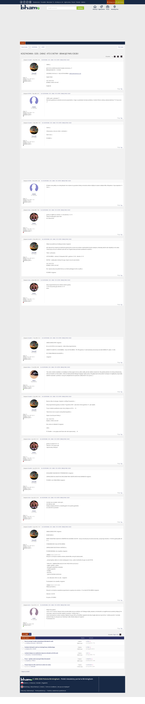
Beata (29, 367)
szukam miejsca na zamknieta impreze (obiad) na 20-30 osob (41, 653)
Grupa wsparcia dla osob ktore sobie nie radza (38, 665)
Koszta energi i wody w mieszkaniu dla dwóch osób (39, 641)
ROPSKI (29, 93)
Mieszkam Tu (50, 2)
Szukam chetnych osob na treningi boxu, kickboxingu (40, 647)
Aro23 (29, 605)
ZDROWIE (33, 666)
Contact (42, 687)
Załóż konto (120, 2)
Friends (78, 2)
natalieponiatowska (30, 643)
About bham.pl (35, 687)
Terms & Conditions (50, 687)
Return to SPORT (26, 671)
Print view (120, 47)
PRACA (33, 660)
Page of (114, 56)
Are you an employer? (64, 687)
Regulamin (45, 683)
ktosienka (28, 654)
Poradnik (43, 2)
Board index (24, 47)
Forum (73, 2)
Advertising (26, 687)
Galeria (83, 2)
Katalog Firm (114, 9)
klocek (29, 210)
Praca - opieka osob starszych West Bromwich (37, 659)
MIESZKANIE (39, 643)
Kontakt (38, 683)
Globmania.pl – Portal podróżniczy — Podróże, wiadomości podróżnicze (46, 690)
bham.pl (95, 9)
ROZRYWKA (34, 47)
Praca (107, 9)
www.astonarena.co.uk (75, 73)
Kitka (88, 641)
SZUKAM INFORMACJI (37, 654)
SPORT (43, 47)
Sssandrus (28, 660)
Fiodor (88, 647)
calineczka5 (89, 664)
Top (121, 89)
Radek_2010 (29, 649)
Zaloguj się (111, 2)
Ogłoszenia (67, 2)
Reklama (25, 683)
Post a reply (24, 633)
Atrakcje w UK (59, 2)
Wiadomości (36, 2)
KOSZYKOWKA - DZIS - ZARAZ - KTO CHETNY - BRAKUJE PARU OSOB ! (55, 59)
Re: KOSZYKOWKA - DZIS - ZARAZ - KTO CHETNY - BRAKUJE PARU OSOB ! (55, 93)
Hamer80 (30, 59)
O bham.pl (32, 683)
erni (88, 653)
